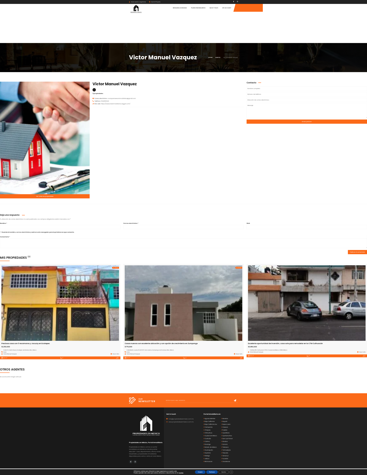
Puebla (224, 430)
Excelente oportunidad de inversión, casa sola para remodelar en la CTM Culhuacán (285, 343)
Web (248, 223)
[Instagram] (237, 1)
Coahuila (207, 439)
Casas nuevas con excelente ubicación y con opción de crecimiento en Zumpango (161, 343)
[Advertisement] (183, 28)
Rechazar (212, 472)
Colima (207, 441)
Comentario (5, 237)
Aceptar (200, 472)
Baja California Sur (210, 424)
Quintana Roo (227, 436)
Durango (207, 444)
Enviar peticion (307, 122)
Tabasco (225, 447)
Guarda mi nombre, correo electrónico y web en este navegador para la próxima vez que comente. (38, 232)
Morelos (225, 418)
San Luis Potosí (227, 439)
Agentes (217, 57)
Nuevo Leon (226, 424)
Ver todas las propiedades (44, 196)
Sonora (224, 444)
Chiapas (207, 430)
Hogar (210, 57)
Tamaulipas (226, 450)
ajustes (181, 473)
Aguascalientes (209, 418)
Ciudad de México (210, 436)
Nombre (3, 223)
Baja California (209, 421)
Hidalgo (207, 456)
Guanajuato (208, 450)
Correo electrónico (130, 223)
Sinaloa (225, 441)
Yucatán (225, 459)
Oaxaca (225, 427)
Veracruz (225, 456)
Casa (4, 352)
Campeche (208, 427)
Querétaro (226, 433)
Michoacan (208, 461)
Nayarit (224, 421)
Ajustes (223, 472)
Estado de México (210, 447)
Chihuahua (208, 433)
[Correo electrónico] (94, 89)
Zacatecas (226, 461)
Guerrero (207, 453)
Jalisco (206, 459)
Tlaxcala (225, 453)
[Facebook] (233, 1)
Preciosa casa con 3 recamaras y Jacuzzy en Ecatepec (25, 343)
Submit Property (155, 2)
